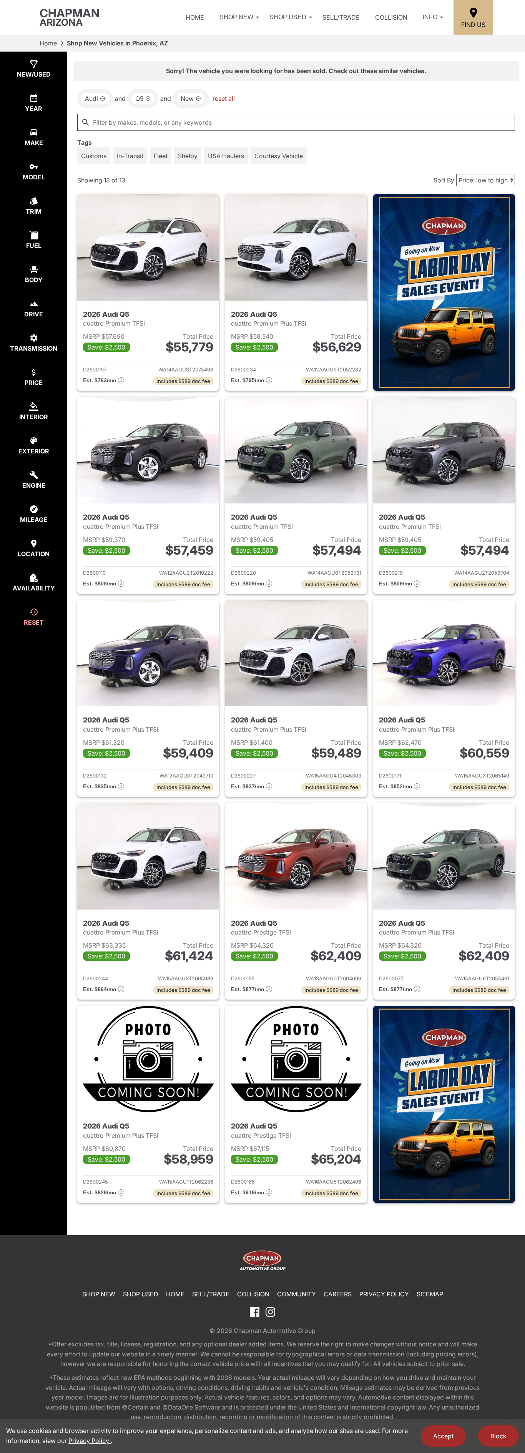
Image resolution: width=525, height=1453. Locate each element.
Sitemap (430, 1294)
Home (195, 17)
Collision (391, 17)
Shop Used (287, 17)
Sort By (444, 180)
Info (430, 17)
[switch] (93, 155)
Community (296, 1294)
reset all (224, 98)
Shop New (236, 17)
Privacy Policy (384, 1294)
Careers (338, 1294)
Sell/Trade (341, 17)
